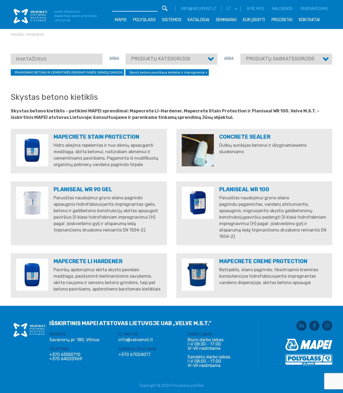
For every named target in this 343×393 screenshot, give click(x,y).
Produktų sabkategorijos (280, 59)
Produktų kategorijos (160, 59)
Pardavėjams (314, 8)
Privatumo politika (188, 385)
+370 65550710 (64, 354)
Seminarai (226, 19)
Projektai (282, 19)
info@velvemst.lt (199, 8)
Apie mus (255, 8)
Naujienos (282, 8)
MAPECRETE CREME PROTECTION (263, 261)
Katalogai (198, 19)
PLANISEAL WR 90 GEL (83, 189)
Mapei (120, 19)
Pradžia (17, 34)
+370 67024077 (134, 354)
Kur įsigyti (254, 19)
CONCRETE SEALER (244, 137)
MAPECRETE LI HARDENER (88, 261)
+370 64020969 (65, 359)
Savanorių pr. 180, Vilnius (74, 339)
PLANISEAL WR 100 (244, 189)
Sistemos (171, 19)
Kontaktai (309, 19)
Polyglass (144, 19)
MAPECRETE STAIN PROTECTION (96, 137)
